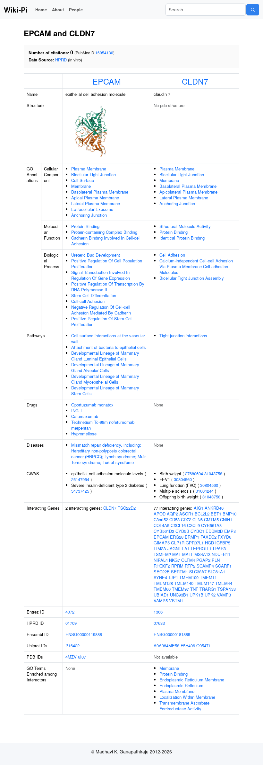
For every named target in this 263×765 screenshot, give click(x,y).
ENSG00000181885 (172, 634)
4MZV (71, 657)
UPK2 (210, 595)
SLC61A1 (216, 572)
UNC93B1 (179, 595)
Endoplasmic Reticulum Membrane (191, 680)
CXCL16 (178, 525)
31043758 (213, 473)
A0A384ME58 (166, 645)
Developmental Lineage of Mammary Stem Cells (105, 390)
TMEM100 (189, 577)
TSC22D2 (127, 508)
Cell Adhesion (172, 255)
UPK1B (196, 595)
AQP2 (172, 514)
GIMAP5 (162, 543)
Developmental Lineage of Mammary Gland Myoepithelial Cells (105, 379)
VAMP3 (224, 595)
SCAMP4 (205, 566)
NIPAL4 (161, 560)
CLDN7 (195, 81)
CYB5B (182, 531)
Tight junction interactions (183, 335)
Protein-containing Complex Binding (104, 232)
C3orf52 (161, 519)
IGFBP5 (222, 543)
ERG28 (176, 537)
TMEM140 (183, 583)
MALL (187, 554)
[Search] (252, 9)
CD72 (186, 519)
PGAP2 (203, 560)
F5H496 (188, 645)
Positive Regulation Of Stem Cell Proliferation (101, 321)
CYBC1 (197, 531)
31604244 (205, 491)
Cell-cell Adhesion (88, 301)
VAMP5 (161, 600)
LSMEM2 (162, 554)
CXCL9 (193, 525)
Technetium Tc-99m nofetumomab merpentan (102, 425)
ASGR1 (186, 514)
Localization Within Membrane (187, 697)
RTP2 (190, 566)
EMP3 (230, 531)
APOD (159, 514)
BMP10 (229, 514)
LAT (186, 548)
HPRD (61, 60)
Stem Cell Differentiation (93, 295)
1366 (158, 612)
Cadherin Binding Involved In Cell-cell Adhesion (105, 241)
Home (41, 9)
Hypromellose (84, 434)
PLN (216, 560)
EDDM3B (214, 531)
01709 (71, 623)
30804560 (183, 479)
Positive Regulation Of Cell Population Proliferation (106, 263)
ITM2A (160, 548)
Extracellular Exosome (92, 209)
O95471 (203, 645)
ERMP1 (192, 537)
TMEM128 (163, 583)
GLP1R (177, 543)
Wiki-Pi (16, 9)
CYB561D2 (164, 531)
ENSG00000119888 (83, 634)
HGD (209, 543)
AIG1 (198, 508)
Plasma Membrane (88, 169)
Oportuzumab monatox (92, 405)
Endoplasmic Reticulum (181, 685)
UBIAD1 (161, 595)
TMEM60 (162, 589)
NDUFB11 (221, 554)
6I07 (82, 657)
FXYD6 (224, 537)
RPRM (177, 566)
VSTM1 (176, 600)
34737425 (80, 491)
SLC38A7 (198, 572)
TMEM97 (180, 589)
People (76, 9)
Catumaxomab (84, 416)
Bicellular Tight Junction (93, 174)
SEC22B (162, 572)
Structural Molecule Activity (185, 226)
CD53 (174, 519)
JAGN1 (174, 548)
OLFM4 (188, 560)
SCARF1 (223, 566)
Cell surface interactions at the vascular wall (108, 338)
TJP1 (173, 577)
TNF (194, 589)
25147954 (80, 479)
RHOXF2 (162, 566)
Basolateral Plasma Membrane (99, 192)
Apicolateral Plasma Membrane (188, 192)
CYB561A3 (211, 525)
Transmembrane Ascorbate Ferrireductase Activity (184, 706)
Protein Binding (85, 226)
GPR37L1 (195, 543)
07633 (159, 623)
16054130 (104, 52)
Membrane (81, 186)
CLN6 (197, 519)
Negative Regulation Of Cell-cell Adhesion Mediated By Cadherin (101, 310)
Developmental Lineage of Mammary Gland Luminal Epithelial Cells (105, 356)
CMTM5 (211, 519)
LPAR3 (219, 548)
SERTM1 (179, 572)
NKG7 (174, 560)
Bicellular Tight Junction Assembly (191, 278)
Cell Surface (82, 180)
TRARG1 (207, 589)
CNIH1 (226, 519)
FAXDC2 (208, 537)
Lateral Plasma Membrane (95, 203)
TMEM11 (208, 577)
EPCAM (106, 81)
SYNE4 (160, 577)
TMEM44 (223, 583)
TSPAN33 (226, 589)
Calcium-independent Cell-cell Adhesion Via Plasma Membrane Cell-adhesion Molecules (196, 266)
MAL (176, 554)
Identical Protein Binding (182, 238)
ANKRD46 (214, 508)
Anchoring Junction (89, 215)
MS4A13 (202, 554)
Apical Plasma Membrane (95, 198)
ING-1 (76, 410)
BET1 (216, 514)
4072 (69, 612)
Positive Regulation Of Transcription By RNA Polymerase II (107, 287)
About (58, 9)
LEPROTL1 (201, 548)
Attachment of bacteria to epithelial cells (108, 347)
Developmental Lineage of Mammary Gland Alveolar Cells (105, 367)
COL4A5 (161, 525)
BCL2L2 (202, 514)
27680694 (194, 473)
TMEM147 (204, 583)
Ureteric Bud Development (95, 255)
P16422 (72, 645)
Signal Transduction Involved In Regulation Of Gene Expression (100, 275)
